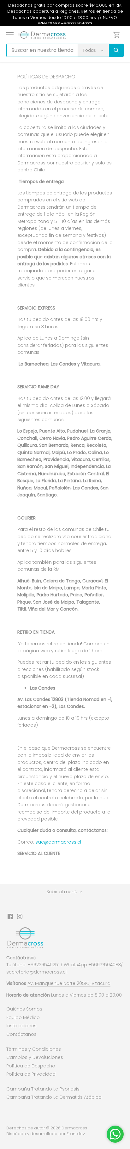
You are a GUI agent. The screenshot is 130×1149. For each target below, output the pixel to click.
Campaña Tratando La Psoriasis (43, 1089)
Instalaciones (21, 1026)
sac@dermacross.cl (58, 842)
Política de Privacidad (31, 1074)
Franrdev (76, 1133)
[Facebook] (10, 916)
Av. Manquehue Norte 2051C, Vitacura (68, 983)
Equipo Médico (23, 1017)
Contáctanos (21, 1034)
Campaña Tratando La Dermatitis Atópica (54, 1097)
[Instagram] (19, 916)
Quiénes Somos (24, 1009)
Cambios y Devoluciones (34, 1057)
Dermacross (74, 1128)
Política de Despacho (30, 1066)
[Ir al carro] (117, 35)
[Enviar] (116, 50)
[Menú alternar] (10, 34)
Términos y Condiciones (33, 1049)
